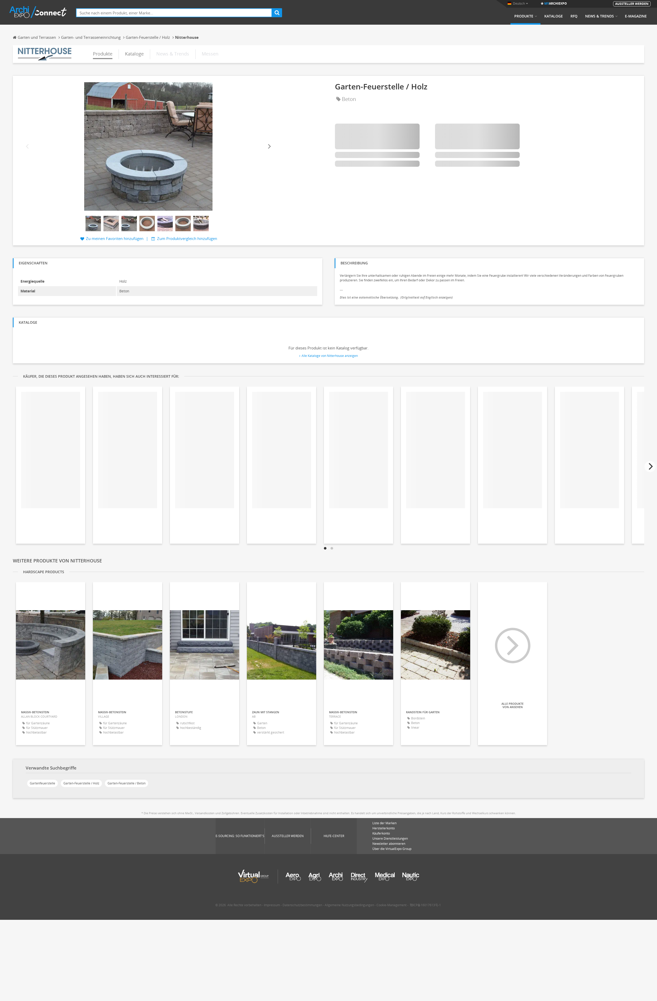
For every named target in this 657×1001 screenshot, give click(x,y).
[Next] (269, 146)
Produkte (523, 16)
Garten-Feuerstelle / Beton (127, 783)
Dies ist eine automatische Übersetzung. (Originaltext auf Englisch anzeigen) (396, 297)
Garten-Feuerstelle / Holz (81, 783)
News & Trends (599, 16)
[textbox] (174, 12)
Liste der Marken (384, 823)
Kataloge (553, 16)
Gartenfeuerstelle (42, 783)
